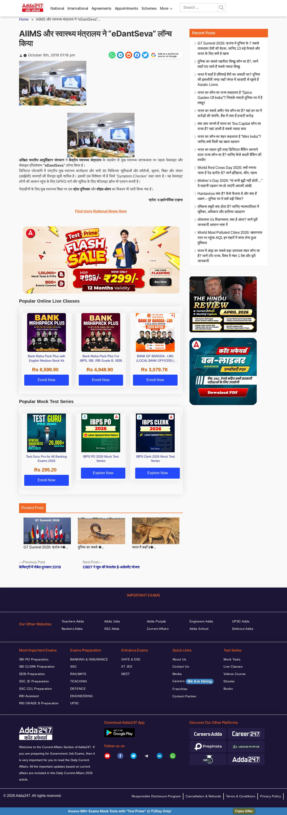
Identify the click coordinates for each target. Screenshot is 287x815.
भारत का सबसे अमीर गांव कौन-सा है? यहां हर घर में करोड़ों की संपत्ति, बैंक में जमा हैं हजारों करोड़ (230, 113)
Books (228, 688)
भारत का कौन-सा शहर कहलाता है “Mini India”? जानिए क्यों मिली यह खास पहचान (229, 139)
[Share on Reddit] (128, 55)
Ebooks (229, 681)
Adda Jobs (112, 621)
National (57, 8)
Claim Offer (244, 811)
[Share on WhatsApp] (112, 55)
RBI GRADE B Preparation (39, 703)
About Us (179, 659)
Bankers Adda (72, 628)
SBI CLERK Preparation (37, 666)
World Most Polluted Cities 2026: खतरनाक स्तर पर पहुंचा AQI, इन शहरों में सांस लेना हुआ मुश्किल (230, 238)
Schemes (149, 8)
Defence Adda (242, 628)
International (77, 8)
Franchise (179, 689)
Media (177, 674)
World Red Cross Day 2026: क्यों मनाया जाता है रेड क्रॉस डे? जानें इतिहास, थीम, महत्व (227, 170)
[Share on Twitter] (145, 55)
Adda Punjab (156, 621)
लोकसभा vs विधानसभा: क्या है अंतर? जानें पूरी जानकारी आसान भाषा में (228, 222)
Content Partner (184, 696)
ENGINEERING (81, 696)
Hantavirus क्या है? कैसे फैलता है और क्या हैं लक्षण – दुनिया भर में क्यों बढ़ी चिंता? (227, 196)
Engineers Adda (201, 621)
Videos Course (235, 674)
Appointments (126, 8)
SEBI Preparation (32, 674)
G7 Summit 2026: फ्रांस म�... (46, 547)
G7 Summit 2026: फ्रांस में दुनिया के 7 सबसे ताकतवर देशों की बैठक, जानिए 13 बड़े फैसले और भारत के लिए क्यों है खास (229, 48)
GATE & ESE (130, 659)
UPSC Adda (241, 621)
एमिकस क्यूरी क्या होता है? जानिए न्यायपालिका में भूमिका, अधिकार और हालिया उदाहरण (228, 209)
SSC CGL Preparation (35, 688)
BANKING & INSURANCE (89, 659)
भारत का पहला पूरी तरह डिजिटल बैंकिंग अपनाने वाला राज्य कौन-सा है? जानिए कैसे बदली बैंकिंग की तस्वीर (229, 155)
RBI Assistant (29, 696)
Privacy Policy (270, 796)
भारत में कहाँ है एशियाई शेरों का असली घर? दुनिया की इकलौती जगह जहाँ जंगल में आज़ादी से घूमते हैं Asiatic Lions (229, 79)
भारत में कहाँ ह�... (144, 547)
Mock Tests (232, 659)
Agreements (101, 8)
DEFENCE (78, 688)
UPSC (74, 703)
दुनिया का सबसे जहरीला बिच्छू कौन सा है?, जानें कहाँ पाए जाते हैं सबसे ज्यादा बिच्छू (228, 63)
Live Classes (233, 666)
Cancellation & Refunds (203, 796)
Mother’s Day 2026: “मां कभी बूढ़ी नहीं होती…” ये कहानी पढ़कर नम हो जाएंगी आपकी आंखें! (230, 183)
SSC (73, 666)
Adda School (199, 628)
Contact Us (180, 666)
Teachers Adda (73, 621)
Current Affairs (158, 628)
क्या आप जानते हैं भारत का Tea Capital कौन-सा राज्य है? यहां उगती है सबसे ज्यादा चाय (229, 126)
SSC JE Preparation (34, 681)
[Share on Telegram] (120, 55)
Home (24, 19)
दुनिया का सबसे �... (91, 547)
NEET (125, 674)
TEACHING (78, 681)
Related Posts (32, 508)
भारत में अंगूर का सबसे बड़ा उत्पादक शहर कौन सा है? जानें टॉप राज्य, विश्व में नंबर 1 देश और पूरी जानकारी (229, 256)
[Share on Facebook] (137, 55)
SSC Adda (111, 628)
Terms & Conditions (240, 796)
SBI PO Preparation (34, 659)
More (164, 8)
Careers (192, 681)
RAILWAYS (78, 674)
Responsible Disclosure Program (156, 796)
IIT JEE (126, 666)
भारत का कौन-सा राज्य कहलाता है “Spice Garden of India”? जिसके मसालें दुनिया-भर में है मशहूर (230, 98)
